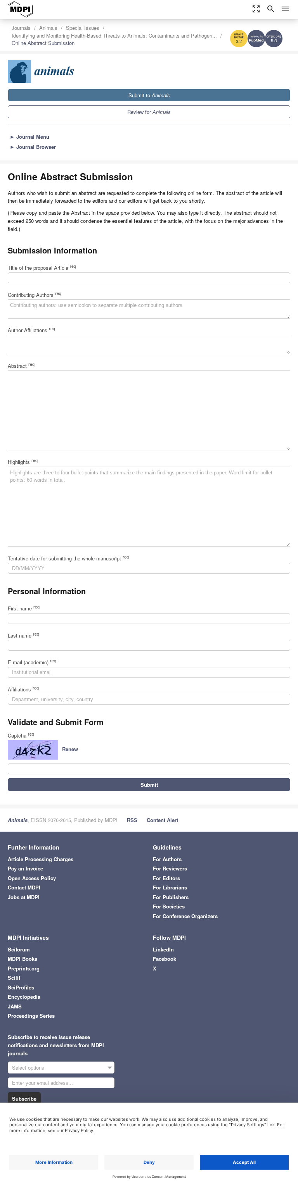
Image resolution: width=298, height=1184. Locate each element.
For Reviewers (170, 868)
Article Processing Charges (40, 859)
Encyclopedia (24, 996)
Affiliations (23, 689)
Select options (28, 1067)
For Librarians (170, 887)
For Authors (167, 859)
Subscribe (24, 1098)
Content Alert (162, 820)
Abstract (21, 365)
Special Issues (82, 27)
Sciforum (19, 949)
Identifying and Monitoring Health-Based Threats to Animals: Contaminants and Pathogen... (114, 35)
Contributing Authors (34, 294)
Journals (21, 27)
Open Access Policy (32, 878)
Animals (48, 27)
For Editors (166, 878)
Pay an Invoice (25, 868)
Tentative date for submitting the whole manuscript (68, 558)
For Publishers (171, 897)
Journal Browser (33, 146)
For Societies (169, 906)
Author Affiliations (31, 330)
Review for (149, 111)
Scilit (14, 977)
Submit (149, 784)
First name (24, 608)
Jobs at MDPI (24, 897)
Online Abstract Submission (43, 43)
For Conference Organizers (185, 916)
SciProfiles (21, 987)
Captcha (21, 735)
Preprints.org (24, 968)
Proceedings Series (31, 1015)
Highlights (23, 461)
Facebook (164, 958)
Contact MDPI (24, 887)
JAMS (15, 1006)
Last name (23, 635)
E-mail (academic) (32, 662)
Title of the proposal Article (42, 267)
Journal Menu (29, 136)
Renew (70, 749)
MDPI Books (22, 958)
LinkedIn (163, 949)
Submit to (149, 95)
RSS (132, 820)
